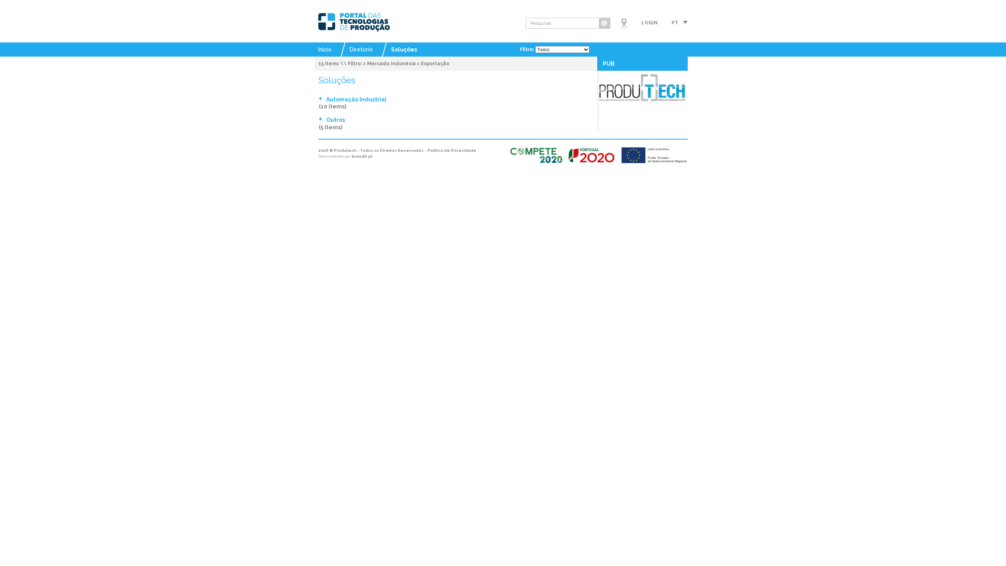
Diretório (361, 49)
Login (649, 23)
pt (675, 23)
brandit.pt (362, 156)
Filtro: (527, 49)
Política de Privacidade (452, 150)
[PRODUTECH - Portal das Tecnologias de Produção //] (354, 22)
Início (325, 49)
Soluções (404, 49)
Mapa (624, 23)
